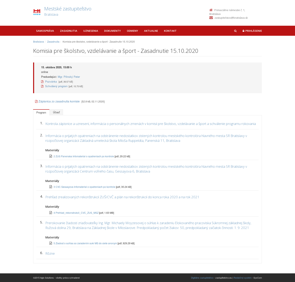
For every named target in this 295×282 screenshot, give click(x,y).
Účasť (56, 112)
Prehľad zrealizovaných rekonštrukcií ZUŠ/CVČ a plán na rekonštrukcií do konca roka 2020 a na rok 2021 (122, 197)
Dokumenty (112, 31)
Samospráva (45, 31)
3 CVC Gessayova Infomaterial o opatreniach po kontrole (85, 186)
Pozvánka (50, 81)
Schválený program (56, 86)
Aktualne (151, 31)
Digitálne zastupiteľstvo (202, 277)
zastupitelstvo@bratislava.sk (231, 17)
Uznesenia (90, 31)
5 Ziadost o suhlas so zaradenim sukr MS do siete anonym (86, 243)
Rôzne (50, 253)
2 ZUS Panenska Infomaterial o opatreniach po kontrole (84, 156)
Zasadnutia (68, 31)
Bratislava (38, 41)
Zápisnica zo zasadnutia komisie (59, 101)
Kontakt (170, 31)
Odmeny (132, 31)
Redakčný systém (242, 277)
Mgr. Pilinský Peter (69, 77)
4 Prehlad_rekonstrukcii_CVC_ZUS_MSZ (76, 212)
